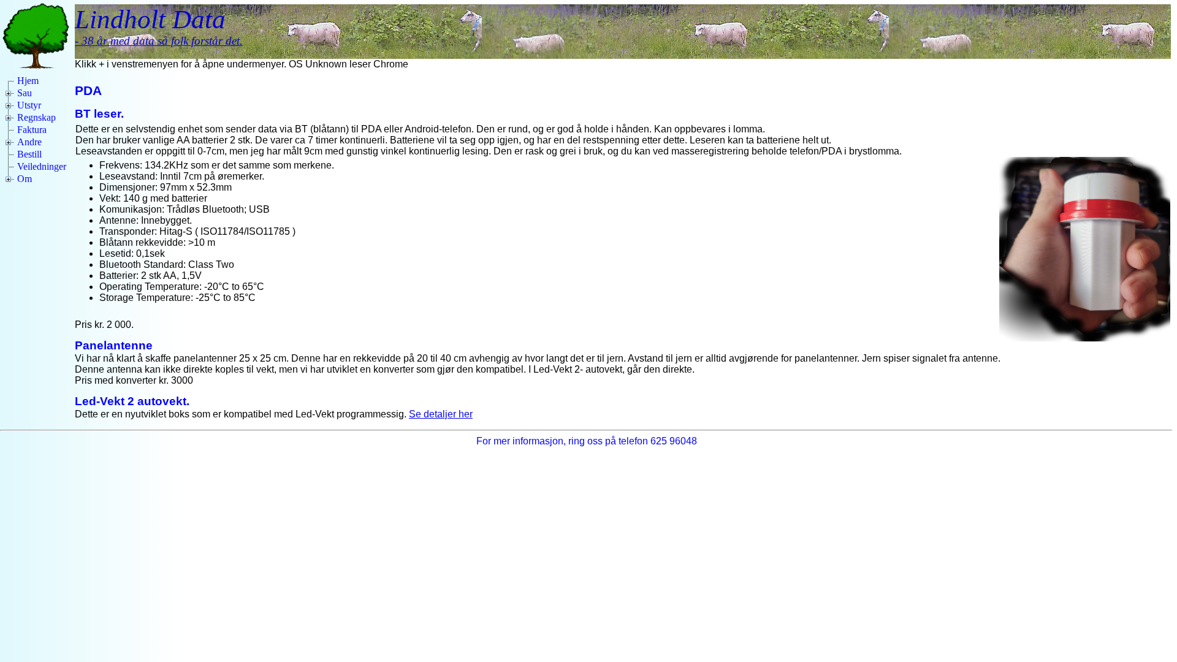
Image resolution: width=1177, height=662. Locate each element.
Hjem (28, 80)
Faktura (32, 129)
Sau (24, 93)
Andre (29, 142)
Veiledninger (41, 166)
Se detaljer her (441, 414)
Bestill (29, 154)
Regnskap (36, 117)
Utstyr (29, 105)
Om (24, 178)
